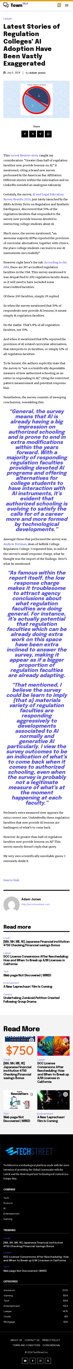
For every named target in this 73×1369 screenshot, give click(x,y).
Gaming (7, 994)
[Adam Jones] (11, 905)
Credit (6, 938)
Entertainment (11, 982)
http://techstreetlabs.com (35, 904)
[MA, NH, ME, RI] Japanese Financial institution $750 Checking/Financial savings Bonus (17, 1071)
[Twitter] (32, 134)
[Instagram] (40, 1361)
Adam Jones (37, 72)
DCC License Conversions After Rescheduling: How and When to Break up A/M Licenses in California (36, 960)
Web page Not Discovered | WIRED (27, 975)
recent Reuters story (24, 155)
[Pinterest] (40, 134)
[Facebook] (24, 134)
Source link (11, 880)
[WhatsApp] (48, 134)
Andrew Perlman (14, 544)
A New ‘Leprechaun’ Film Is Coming (27, 986)
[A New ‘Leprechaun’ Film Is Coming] (53, 1100)
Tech (6, 971)
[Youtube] (25, 1361)
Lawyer (7, 18)
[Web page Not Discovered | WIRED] (19, 1100)
